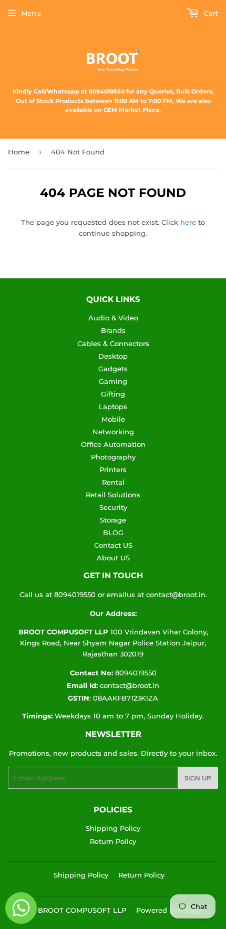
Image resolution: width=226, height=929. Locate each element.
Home (18, 152)
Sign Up (197, 778)
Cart (210, 13)
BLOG (113, 532)
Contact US (113, 545)
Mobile (113, 419)
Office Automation (113, 444)
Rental (113, 482)
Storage (113, 520)
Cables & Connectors (113, 343)
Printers (113, 469)
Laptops (113, 406)
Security (113, 507)
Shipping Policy (113, 828)
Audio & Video (113, 318)
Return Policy (113, 841)
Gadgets (113, 368)
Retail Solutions (113, 494)
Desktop (113, 356)
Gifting (113, 394)
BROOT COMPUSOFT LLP (82, 910)
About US (113, 558)
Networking (113, 431)
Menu (31, 13)
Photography (113, 457)
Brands (113, 330)
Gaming (113, 381)
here (188, 222)
